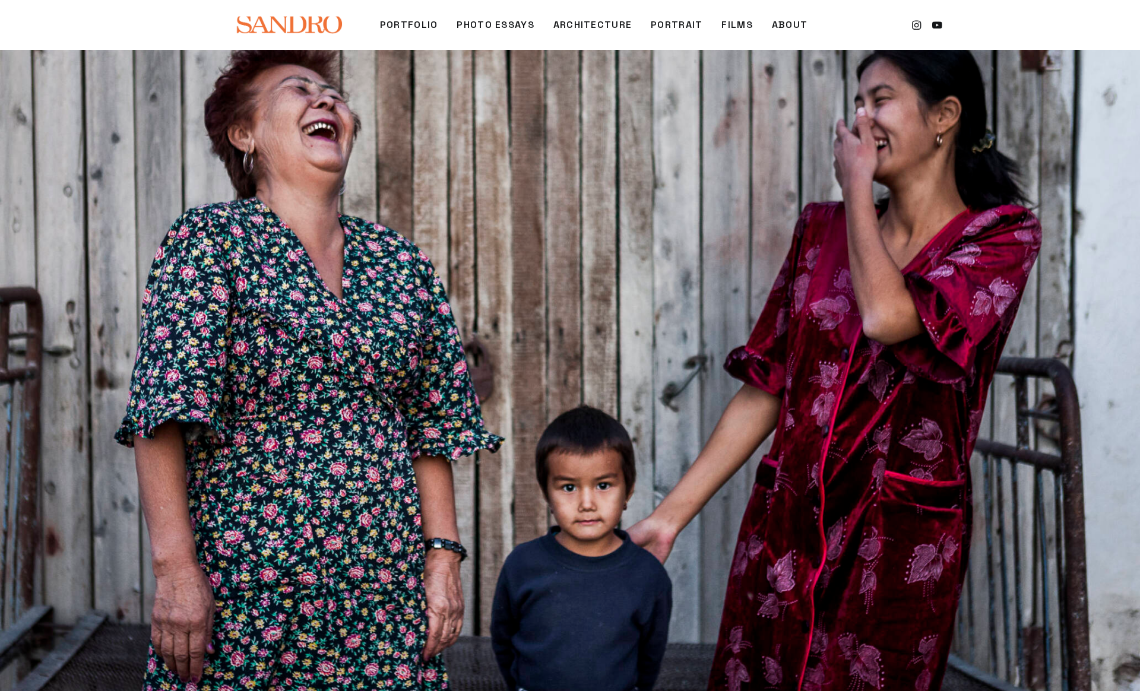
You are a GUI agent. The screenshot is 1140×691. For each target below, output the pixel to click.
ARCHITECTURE (592, 24)
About (790, 24)
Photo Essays (495, 24)
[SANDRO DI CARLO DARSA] (289, 25)
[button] (918, 25)
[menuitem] (409, 25)
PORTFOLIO (409, 24)
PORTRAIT (676, 24)
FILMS (736, 24)
